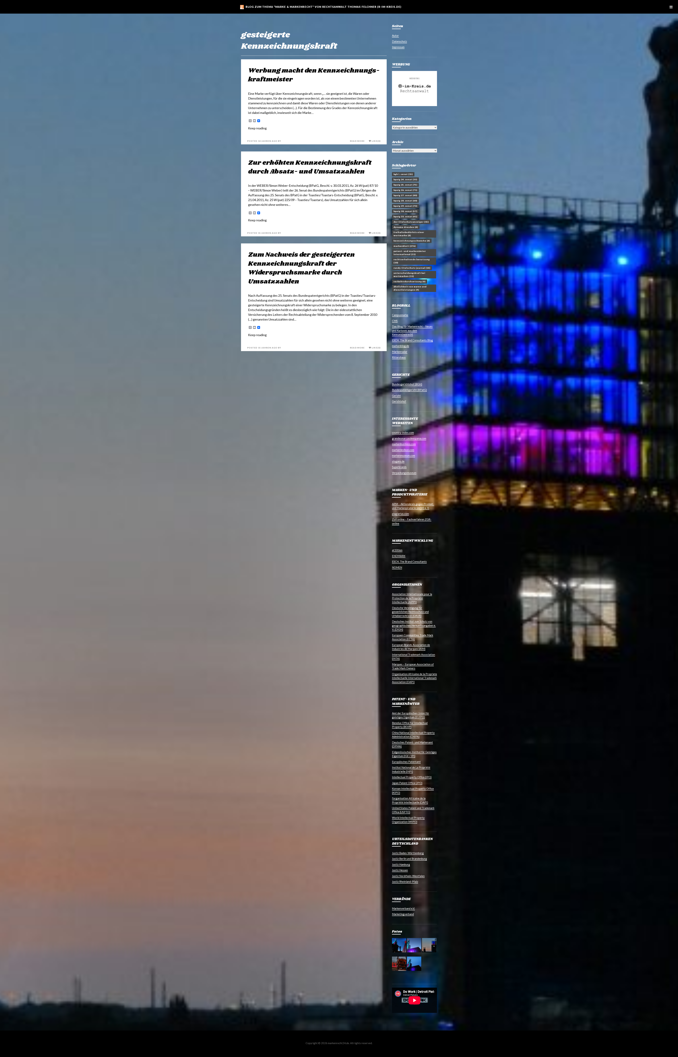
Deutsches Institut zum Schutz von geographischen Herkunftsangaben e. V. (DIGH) (414, 625)
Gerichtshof (399, 401)
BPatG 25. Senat (405, 184)
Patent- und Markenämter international (410, 253)
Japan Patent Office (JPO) (407, 782)
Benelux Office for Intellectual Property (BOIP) (410, 724)
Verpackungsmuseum (404, 472)
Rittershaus (399, 357)
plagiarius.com (400, 513)
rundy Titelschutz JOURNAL (412, 268)
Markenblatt (405, 246)
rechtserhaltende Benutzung (412, 261)
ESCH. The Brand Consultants (409, 561)
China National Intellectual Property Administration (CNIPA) (413, 734)
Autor (395, 35)
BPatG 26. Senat (405, 190)
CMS (395, 320)
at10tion (397, 550)
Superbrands (399, 466)
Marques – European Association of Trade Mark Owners (413, 666)
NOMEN (397, 567)
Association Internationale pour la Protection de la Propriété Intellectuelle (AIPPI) (412, 598)
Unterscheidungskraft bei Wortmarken (409, 274)
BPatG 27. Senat (405, 195)
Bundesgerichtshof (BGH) (407, 384)
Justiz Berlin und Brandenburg (409, 858)
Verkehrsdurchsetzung (410, 281)
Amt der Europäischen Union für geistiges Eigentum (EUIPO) (410, 715)
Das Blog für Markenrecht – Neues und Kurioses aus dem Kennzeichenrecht (412, 330)
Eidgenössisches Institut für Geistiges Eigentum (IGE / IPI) (414, 754)
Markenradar (399, 351)
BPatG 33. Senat (405, 216)
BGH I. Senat (403, 174)
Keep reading (257, 128)
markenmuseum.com (403, 455)
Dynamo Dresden (406, 227)
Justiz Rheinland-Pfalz (405, 881)
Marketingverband (403, 914)
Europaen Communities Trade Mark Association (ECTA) (412, 637)
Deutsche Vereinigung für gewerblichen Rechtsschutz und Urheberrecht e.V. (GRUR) (410, 611)
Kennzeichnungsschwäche (412, 240)
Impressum (398, 47)
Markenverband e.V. (403, 908)
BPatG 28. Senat (405, 200)
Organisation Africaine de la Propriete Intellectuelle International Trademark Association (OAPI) (414, 677)
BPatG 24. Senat (405, 179)
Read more (357, 141)
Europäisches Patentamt (406, 761)
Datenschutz (399, 41)
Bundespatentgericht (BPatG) (409, 389)
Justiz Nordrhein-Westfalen (408, 875)
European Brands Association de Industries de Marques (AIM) (411, 646)
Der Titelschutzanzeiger (411, 221)
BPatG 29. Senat (405, 206)
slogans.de (398, 461)
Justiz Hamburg (401, 864)
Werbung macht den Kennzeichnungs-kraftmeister (314, 75)
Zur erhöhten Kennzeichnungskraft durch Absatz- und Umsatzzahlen (309, 167)
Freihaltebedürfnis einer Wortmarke (409, 234)
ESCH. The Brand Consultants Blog (412, 340)
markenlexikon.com (403, 449)
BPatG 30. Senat (405, 211)
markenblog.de (400, 345)
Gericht (396, 395)
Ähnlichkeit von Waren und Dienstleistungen (410, 288)
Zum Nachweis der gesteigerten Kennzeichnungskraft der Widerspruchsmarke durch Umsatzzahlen (301, 268)
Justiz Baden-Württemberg (408, 853)
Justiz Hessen (400, 870)
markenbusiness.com (404, 444)
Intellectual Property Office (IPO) (412, 777)
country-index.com (403, 432)
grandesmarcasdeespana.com (409, 438)
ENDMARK (398, 555)
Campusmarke (400, 314)
